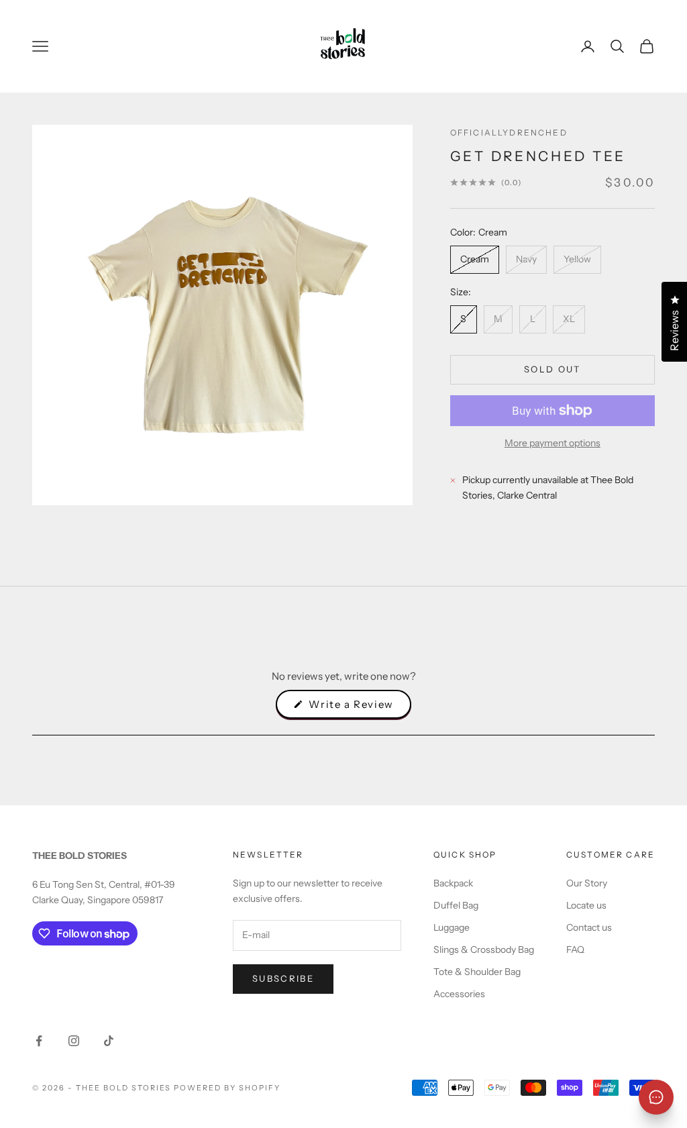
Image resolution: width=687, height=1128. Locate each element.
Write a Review (358, 708)
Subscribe (283, 978)
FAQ (575, 949)
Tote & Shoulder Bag (477, 972)
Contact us (589, 927)
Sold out (552, 369)
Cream (474, 259)
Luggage (451, 927)
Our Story (586, 883)
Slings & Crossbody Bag (483, 949)
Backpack (453, 883)
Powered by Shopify (227, 1087)
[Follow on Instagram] (74, 1040)
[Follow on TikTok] (108, 1040)
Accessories (459, 994)
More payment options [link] (552, 443)
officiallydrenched (509, 132)
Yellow (577, 259)
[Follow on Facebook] (39, 1040)
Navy (526, 259)
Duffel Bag (455, 905)
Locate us (586, 905)
